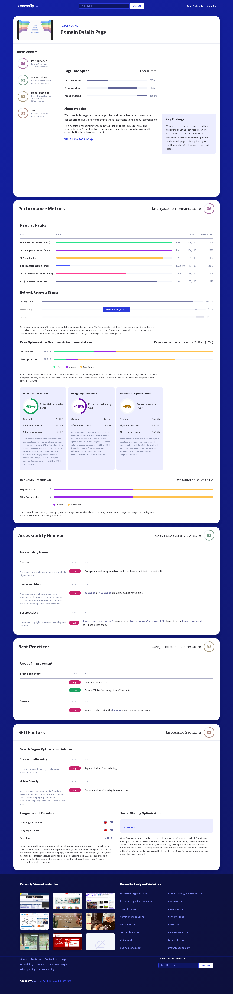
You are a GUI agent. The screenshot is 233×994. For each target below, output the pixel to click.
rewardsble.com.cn (130, 909)
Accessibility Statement (33, 964)
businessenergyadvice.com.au (185, 893)
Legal (64, 959)
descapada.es (127, 924)
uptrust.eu (174, 924)
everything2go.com (179, 947)
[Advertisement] (138, 54)
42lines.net (126, 940)
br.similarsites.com (130, 947)
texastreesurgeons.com (133, 893)
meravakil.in (175, 901)
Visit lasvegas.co (76, 139)
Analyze (137, 6)
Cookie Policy (46, 969)
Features (36, 959)
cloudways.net (176, 909)
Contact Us (51, 959)
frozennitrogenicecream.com (136, 901)
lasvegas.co (69, 26)
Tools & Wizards (195, 6)
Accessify (28, 5)
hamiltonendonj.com (132, 916)
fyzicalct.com (176, 940)
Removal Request (60, 964)
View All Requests (116, 309)
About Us (211, 6)
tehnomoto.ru (176, 916)
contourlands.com (130, 932)
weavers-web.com (178, 932)
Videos (23, 959)
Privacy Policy (27, 969)
